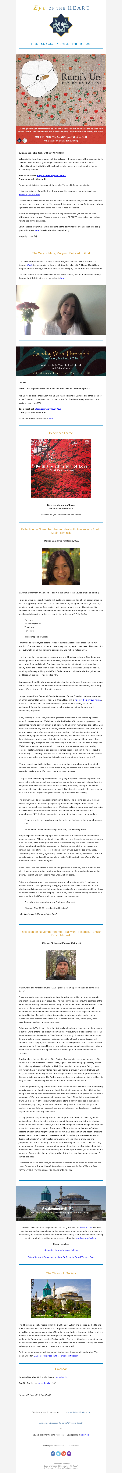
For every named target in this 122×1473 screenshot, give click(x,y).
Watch (30, 265)
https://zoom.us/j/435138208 (51, 175)
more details (61, 1377)
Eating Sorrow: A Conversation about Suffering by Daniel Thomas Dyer (61, 1257)
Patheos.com (86, 1227)
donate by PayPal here (29, 194)
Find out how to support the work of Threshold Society (61, 1423)
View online (74, 1445)
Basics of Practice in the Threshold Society (56, 1356)
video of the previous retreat (88, 700)
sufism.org (85, 1435)
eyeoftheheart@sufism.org (79, 1412)
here (37, 230)
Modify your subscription (53, 1445)
